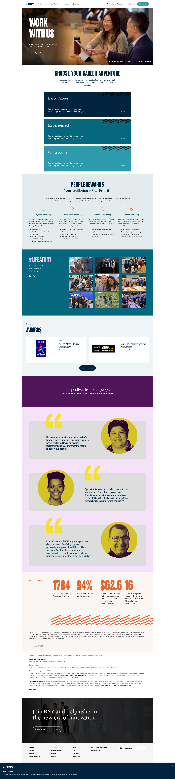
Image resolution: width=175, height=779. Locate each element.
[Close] (172, 766)
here (80, 655)
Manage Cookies (95, 750)
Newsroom (54, 747)
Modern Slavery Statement (99, 747)
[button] (42, 4)
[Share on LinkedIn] (30, 275)
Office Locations (56, 750)
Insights (31, 747)
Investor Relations (34, 756)
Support (53, 756)
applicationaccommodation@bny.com (75, 675)
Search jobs (35, 53)
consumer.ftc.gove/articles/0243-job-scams (117, 685)
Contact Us (143, 4)
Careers (31, 753)
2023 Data (32, 689)
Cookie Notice (76, 756)
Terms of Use (75, 753)
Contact (53, 753)
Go (57, 729)
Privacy (74, 750)
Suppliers (74, 747)
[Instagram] (35, 275)
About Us (31, 750)
